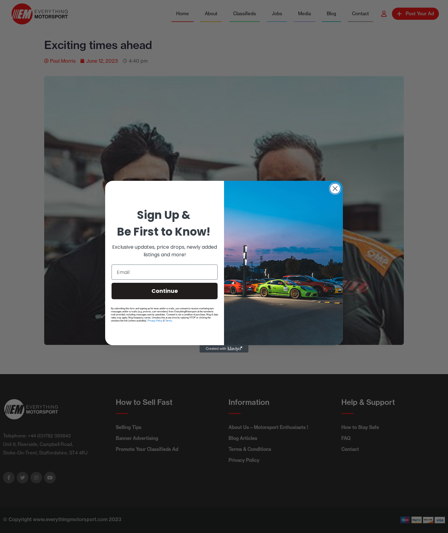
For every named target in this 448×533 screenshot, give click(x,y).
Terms (168, 320)
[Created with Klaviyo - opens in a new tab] (224, 348)
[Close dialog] (335, 188)
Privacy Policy (155, 320)
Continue (164, 291)
